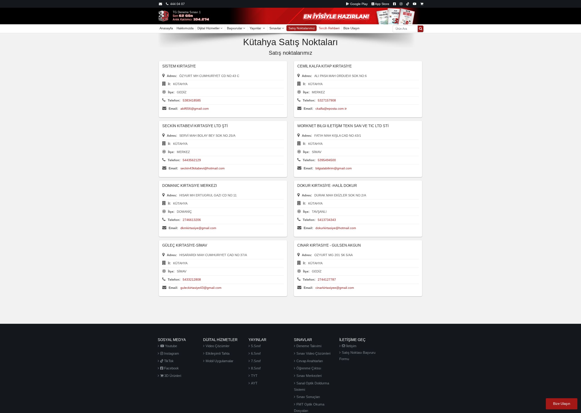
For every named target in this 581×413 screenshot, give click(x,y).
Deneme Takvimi (308, 346)
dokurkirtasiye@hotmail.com (335, 228)
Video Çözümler (217, 346)
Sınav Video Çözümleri (313, 353)
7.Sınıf (256, 361)
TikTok (168, 361)
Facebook (171, 368)
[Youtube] (414, 4)
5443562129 (192, 160)
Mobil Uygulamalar (219, 361)
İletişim (351, 346)
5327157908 (327, 100)
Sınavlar (275, 28)
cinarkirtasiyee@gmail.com (334, 287)
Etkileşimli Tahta (217, 353)
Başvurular (234, 28)
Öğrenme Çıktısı (308, 368)
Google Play (358, 4)
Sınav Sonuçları (308, 397)
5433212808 (192, 279)
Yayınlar (256, 28)
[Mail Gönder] (160, 4)
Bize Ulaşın (351, 28)
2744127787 (327, 279)
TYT (254, 376)
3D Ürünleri (172, 376)
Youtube (170, 346)
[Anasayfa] (163, 15)
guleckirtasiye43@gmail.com (201, 287)
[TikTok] (407, 4)
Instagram (171, 353)
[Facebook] (394, 4)
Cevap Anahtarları (309, 361)
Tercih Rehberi (329, 28)
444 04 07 (176, 4)
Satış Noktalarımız (301, 28)
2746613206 (192, 220)
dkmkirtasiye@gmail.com (198, 228)
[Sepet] (421, 4)
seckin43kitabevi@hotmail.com (202, 168)
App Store (381, 4)
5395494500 (327, 160)
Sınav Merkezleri (309, 376)
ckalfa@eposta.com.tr (331, 108)
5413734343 (327, 220)
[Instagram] (401, 4)
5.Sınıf (256, 346)
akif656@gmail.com (194, 108)
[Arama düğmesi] (420, 28)
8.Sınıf (256, 368)
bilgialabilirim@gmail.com (333, 168)
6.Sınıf (256, 353)
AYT (254, 383)
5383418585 (192, 100)
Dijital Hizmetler (208, 28)
